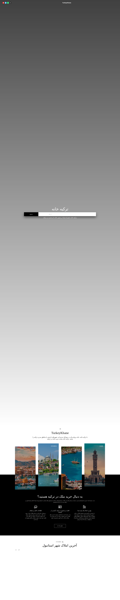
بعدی (16, 549)
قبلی (19, 549)
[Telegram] (6, 3)
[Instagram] (10, 3)
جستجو (31, 214)
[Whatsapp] (8, 3)
